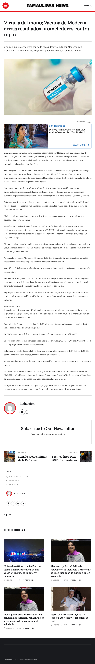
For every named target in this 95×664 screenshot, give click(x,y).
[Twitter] (23, 503)
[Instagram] (13, 503)
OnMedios (8, 659)
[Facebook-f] (8, 503)
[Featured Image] (24, 550)
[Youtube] (18, 503)
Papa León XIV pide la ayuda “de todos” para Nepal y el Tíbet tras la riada (69, 617)
